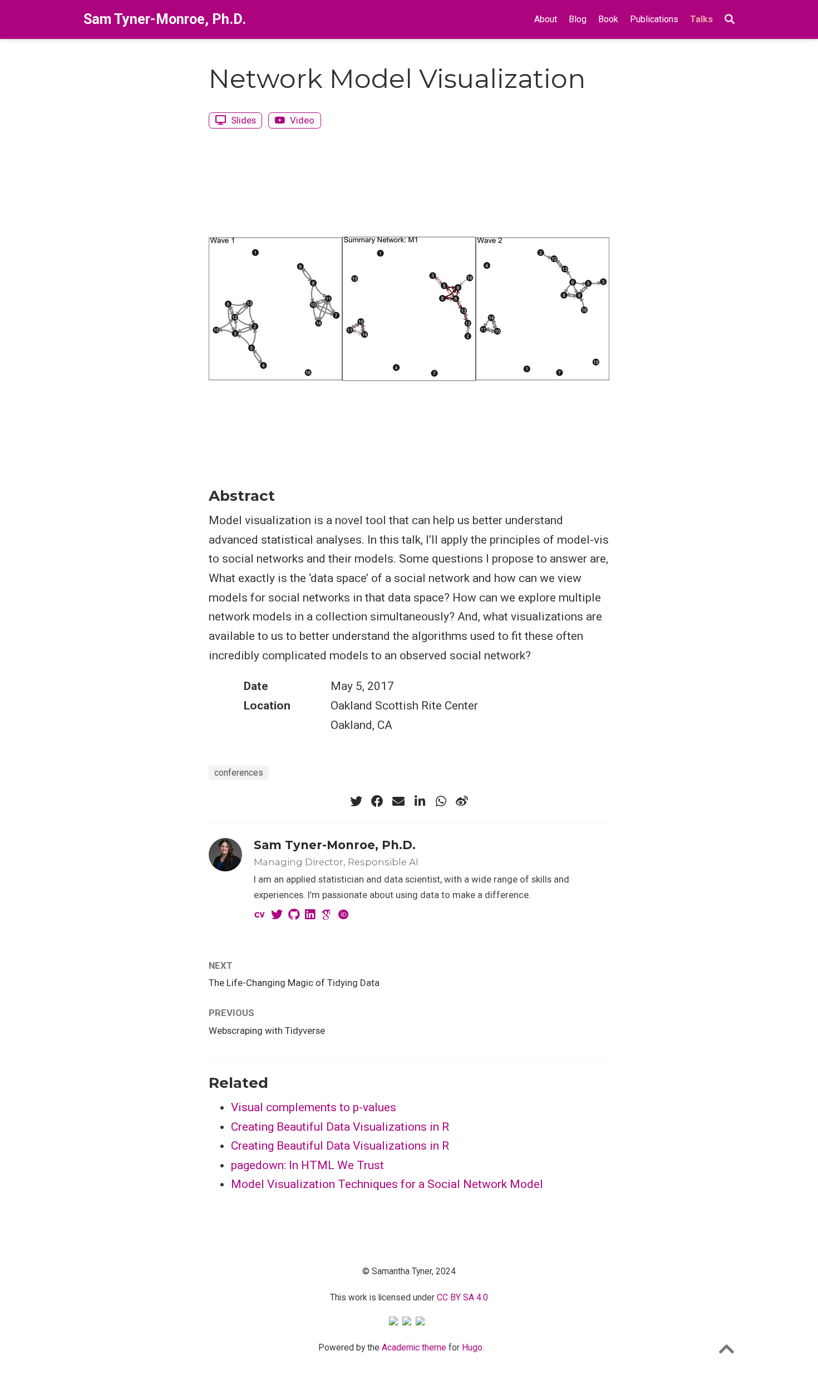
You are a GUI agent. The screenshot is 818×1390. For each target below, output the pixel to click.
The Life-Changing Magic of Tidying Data (294, 982)
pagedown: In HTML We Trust (307, 1165)
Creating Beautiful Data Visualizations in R (340, 1126)
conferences (238, 772)
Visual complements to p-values (313, 1107)
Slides (242, 120)
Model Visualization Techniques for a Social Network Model (387, 1184)
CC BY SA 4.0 (462, 1297)
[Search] (730, 19)
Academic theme (414, 1347)
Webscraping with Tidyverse (267, 1030)
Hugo (472, 1347)
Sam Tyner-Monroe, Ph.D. (164, 19)
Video (301, 120)
